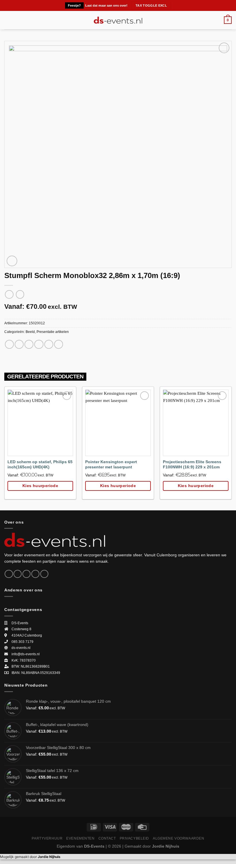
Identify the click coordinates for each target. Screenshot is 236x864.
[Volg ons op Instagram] (18, 574)
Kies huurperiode (40, 486)
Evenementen (80, 838)
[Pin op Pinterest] (48, 344)
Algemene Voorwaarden (178, 838)
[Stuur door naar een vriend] (38, 344)
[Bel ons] (44, 574)
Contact (107, 838)
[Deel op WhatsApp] (9, 344)
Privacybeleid (134, 838)
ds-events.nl (21, 648)
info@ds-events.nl (26, 654)
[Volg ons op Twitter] (26, 574)
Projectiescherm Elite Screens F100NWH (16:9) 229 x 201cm (192, 464)
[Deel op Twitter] (28, 344)
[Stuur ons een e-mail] (35, 574)
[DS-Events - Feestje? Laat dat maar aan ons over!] (118, 20)
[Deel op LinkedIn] (58, 344)
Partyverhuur (47, 838)
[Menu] (7, 20)
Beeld (30, 332)
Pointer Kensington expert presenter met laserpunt (111, 464)
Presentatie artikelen (53, 332)
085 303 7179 (22, 642)
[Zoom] (12, 261)
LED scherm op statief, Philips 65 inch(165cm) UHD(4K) (40, 464)
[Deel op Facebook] (19, 344)
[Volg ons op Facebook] (9, 574)
